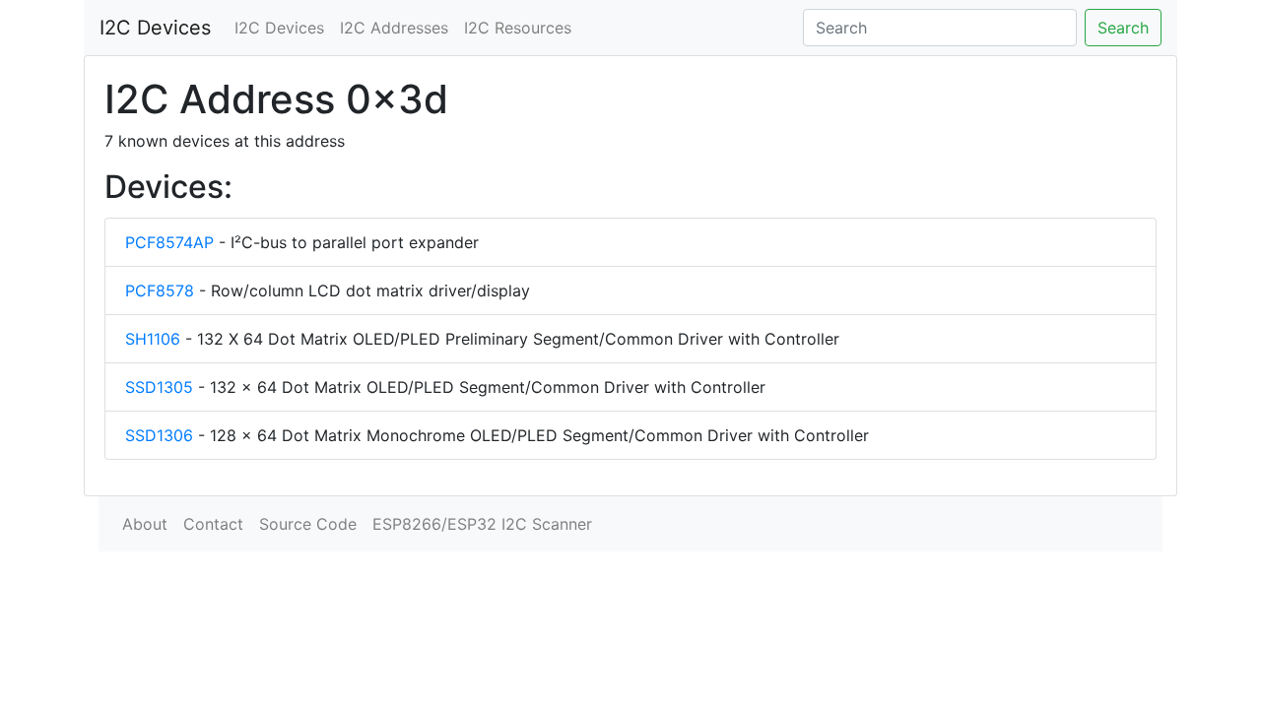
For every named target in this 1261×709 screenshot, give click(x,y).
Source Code (308, 524)
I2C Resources (517, 27)
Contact (213, 524)
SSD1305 (159, 387)
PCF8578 (159, 290)
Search (1123, 27)
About (144, 524)
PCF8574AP (169, 242)
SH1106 (152, 339)
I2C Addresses (394, 27)
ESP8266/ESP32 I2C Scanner (482, 524)
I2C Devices (155, 27)
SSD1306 (159, 435)
